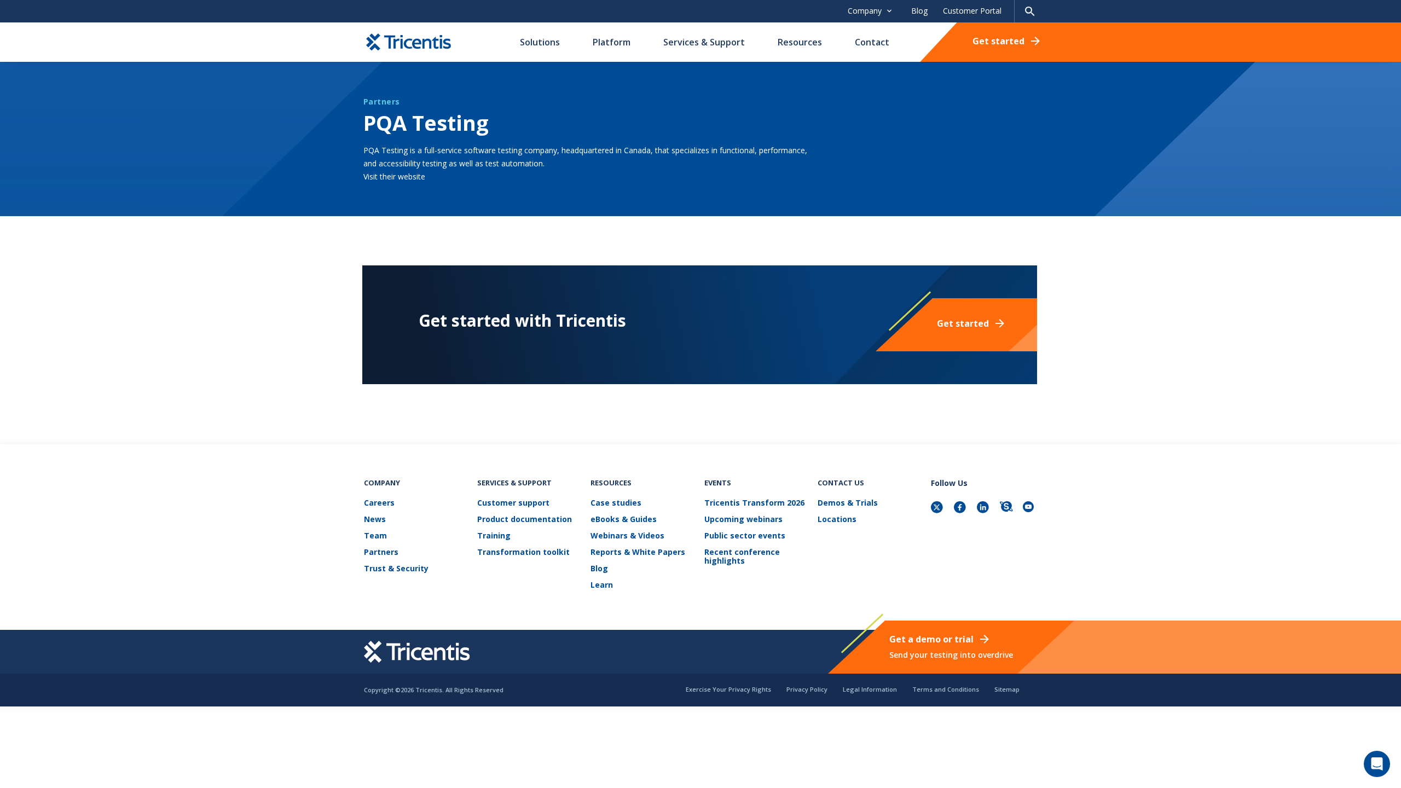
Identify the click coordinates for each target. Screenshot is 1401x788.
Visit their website (394, 176)
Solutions (540, 42)
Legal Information (870, 689)
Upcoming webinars (743, 519)
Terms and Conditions (945, 689)
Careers (379, 503)
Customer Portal (972, 10)
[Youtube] (1030, 508)
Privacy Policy (806, 689)
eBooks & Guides (623, 519)
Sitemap (1007, 689)
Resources (800, 42)
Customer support (513, 503)
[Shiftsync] (1007, 508)
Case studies (615, 503)
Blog (919, 10)
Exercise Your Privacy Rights (728, 689)
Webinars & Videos (627, 536)
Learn (601, 585)
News (375, 519)
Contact (872, 42)
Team (375, 536)
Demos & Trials (848, 503)
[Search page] (1030, 11)
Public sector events (744, 536)
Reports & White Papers (637, 552)
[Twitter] (938, 508)
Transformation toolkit (523, 552)
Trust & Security (396, 568)
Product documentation (524, 519)
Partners (381, 552)
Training (494, 536)
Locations (837, 519)
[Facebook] (961, 508)
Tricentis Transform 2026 (754, 503)
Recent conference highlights (742, 557)
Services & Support (704, 42)
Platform (611, 42)
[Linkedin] (984, 508)
